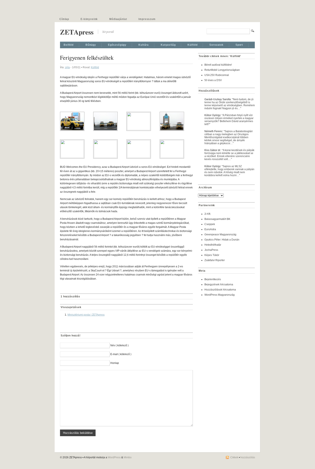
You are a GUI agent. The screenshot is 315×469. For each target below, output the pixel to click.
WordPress (114, 457)
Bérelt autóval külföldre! (218, 64)
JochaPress (211, 249)
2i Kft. (207, 213)
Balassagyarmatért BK (217, 219)
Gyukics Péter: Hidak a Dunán (221, 239)
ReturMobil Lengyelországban (222, 69)
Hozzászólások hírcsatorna (220, 289)
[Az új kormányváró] (176, 149)
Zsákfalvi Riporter (214, 260)
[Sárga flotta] (109, 121)
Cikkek (234, 457)
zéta (67, 67)
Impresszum (146, 19)
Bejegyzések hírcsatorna (218, 284)
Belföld (69, 44)
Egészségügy (117, 44)
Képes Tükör (211, 255)
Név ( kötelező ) (119, 345)
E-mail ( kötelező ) (120, 354)
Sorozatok (216, 44)
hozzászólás (247, 457)
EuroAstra (210, 229)
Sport (239, 44)
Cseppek (209, 224)
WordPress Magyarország (219, 294)
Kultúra (143, 44)
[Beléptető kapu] (109, 149)
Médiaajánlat (118, 19)
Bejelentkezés (212, 279)
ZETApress (77, 32)
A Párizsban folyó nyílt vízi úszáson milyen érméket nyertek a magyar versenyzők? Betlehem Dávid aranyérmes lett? (229, 120)
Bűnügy (91, 44)
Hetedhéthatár (212, 244)
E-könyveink (89, 19)
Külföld (192, 44)
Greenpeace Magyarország (220, 234)
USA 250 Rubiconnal (216, 75)
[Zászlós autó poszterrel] (76, 121)
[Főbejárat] (143, 149)
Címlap (64, 19)
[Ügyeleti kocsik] (176, 121)
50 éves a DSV (213, 80)
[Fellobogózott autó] (143, 121)
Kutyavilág (168, 44)
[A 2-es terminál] (76, 149)
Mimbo (128, 457)
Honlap (114, 363)
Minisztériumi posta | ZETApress (86, 314)
